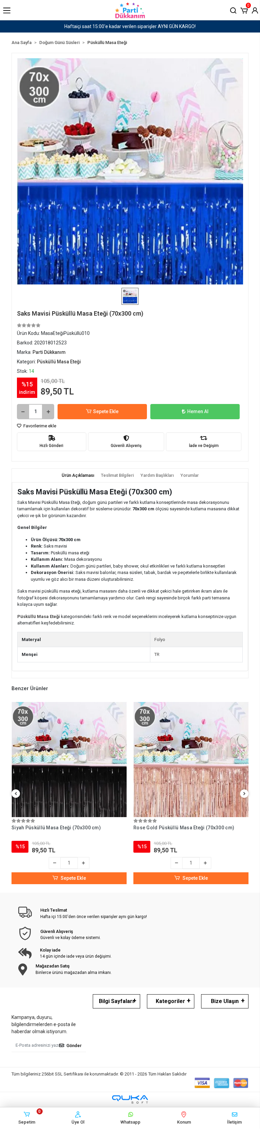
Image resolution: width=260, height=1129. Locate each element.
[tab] (78, 475)
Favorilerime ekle (39, 425)
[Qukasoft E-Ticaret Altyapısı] (130, 1099)
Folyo (159, 639)
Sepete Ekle (105, 411)
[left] (16, 794)
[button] (244, 10)
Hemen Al (198, 411)
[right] (244, 794)
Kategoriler (170, 1001)
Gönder (74, 1045)
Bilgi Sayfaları (116, 1001)
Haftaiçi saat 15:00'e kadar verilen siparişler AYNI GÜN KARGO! (130, 26)
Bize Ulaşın (225, 1001)
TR (156, 654)
